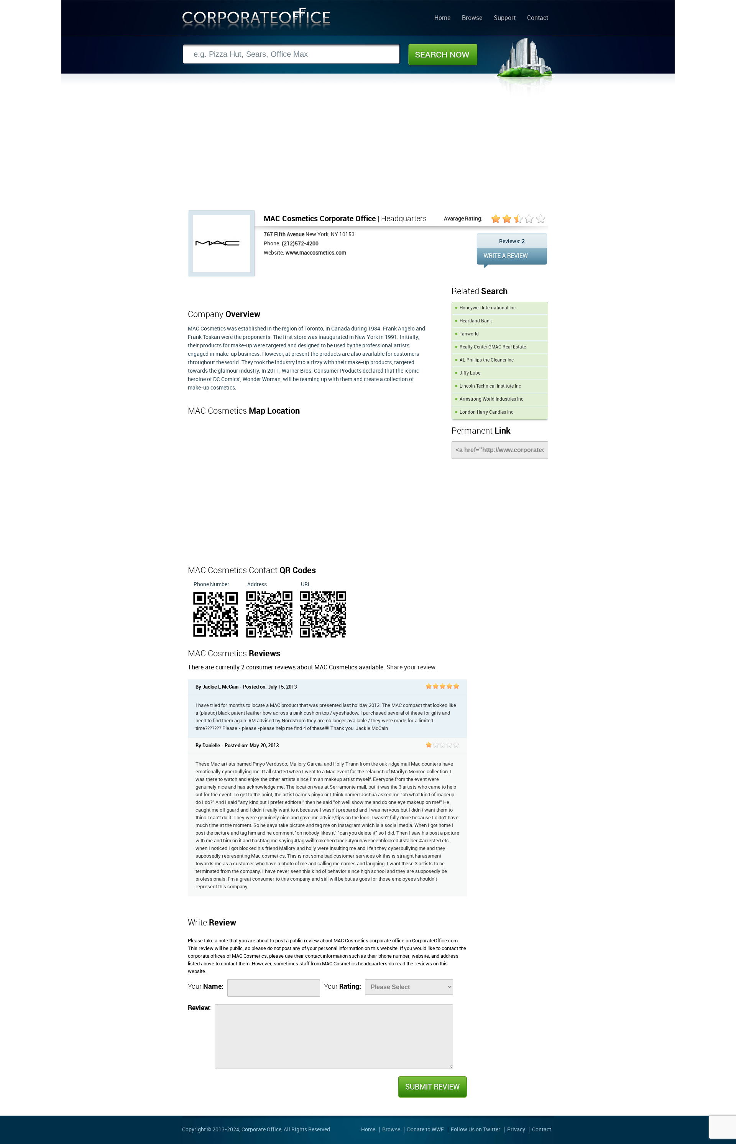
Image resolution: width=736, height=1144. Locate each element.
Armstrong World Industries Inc (491, 399)
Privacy (516, 1129)
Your (205, 986)
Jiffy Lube (470, 373)
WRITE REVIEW (511, 258)
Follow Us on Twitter (475, 1129)
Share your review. (411, 667)
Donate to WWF (425, 1129)
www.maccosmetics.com (316, 253)
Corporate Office (256, 20)
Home (442, 18)
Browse (472, 18)
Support (505, 18)
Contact (537, 18)
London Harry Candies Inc (486, 412)
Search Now (442, 54)
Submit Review (432, 1087)
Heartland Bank (476, 321)
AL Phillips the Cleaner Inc (487, 360)
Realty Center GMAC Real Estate (493, 347)
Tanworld (469, 334)
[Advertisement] (368, 153)
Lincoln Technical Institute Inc (490, 386)
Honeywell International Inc (488, 308)
